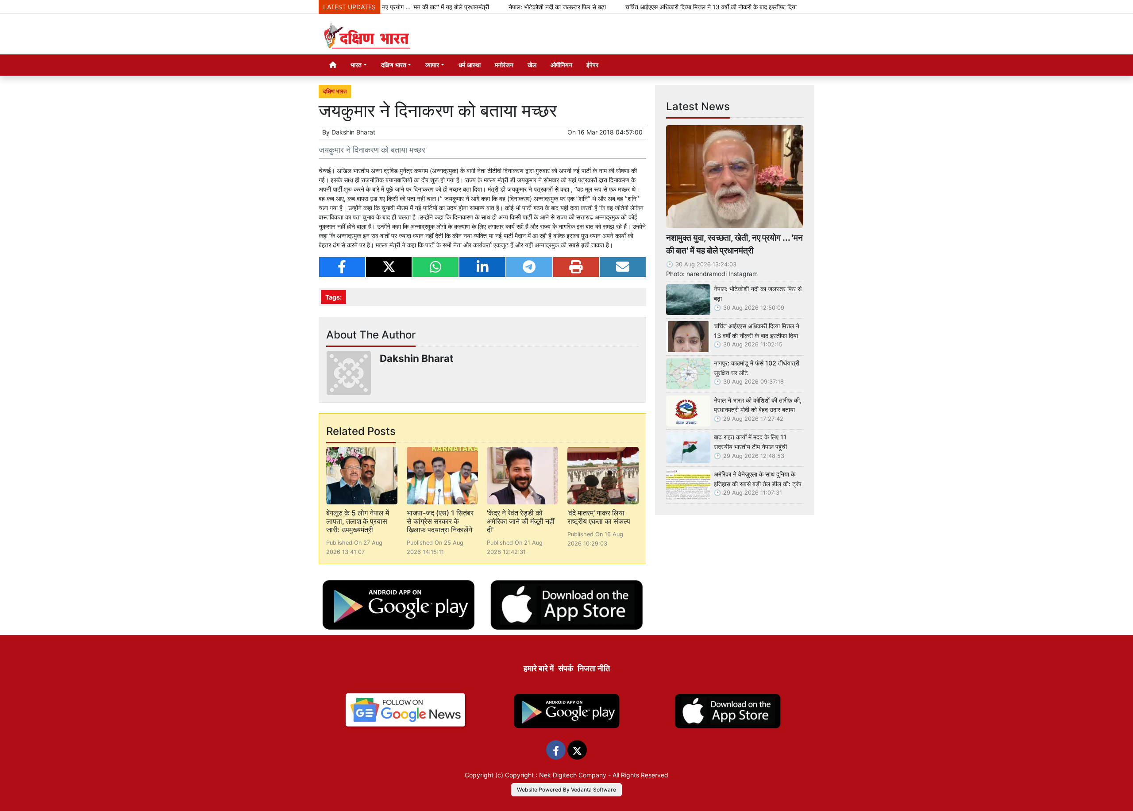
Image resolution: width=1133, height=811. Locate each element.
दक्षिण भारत (335, 91)
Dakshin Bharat (353, 132)
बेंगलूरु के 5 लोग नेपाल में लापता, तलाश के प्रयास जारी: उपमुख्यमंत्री (357, 521)
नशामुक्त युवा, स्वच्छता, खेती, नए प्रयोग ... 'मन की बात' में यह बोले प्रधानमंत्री (734, 244)
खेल (532, 65)
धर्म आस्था (470, 65)
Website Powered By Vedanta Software (566, 789)
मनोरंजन (504, 65)
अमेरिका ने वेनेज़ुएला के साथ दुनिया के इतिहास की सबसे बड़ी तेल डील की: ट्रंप (758, 479)
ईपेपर (592, 65)
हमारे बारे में (539, 668)
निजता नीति (594, 668)
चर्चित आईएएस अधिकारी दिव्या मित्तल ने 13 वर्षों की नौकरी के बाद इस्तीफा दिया (682, 7)
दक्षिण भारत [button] (393, 65)
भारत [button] (356, 65)
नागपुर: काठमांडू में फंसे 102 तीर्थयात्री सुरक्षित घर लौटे (756, 368)
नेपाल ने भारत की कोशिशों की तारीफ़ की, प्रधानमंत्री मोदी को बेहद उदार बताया (758, 405)
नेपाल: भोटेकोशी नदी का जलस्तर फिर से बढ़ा (529, 7)
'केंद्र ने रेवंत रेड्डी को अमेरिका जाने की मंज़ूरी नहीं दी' (521, 521)
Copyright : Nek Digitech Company (555, 775)
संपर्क (565, 668)
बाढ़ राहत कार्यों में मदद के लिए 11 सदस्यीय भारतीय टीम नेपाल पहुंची (750, 441)
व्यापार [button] (432, 65)
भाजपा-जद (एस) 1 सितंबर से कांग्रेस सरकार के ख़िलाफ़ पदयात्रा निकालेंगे (440, 521)
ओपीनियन (561, 65)
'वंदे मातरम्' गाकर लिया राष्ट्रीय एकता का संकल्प (598, 517)
